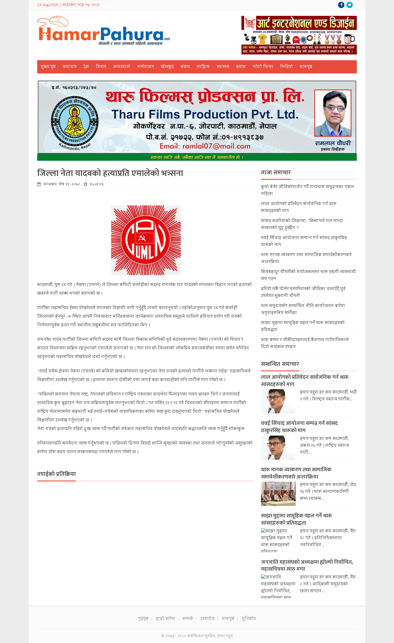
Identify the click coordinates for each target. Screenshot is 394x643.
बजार (185, 67)
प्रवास (241, 67)
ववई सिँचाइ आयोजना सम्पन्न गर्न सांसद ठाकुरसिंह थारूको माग (299, 427)
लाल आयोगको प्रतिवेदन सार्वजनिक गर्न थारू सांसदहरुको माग (305, 381)
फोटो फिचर (263, 67)
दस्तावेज (207, 619)
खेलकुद (167, 67)
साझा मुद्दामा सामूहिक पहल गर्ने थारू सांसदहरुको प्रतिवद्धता (296, 519)
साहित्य (203, 67)
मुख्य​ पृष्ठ (48, 67)
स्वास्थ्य (223, 67)
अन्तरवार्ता (121, 67)
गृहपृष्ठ (143, 619)
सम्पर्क (188, 619)
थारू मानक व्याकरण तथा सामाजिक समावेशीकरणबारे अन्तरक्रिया (296, 473)
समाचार (69, 67)
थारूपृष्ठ (306, 67)
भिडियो (286, 67)
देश (86, 67)
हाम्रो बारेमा (165, 619)
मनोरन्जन (145, 67)
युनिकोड (249, 619)
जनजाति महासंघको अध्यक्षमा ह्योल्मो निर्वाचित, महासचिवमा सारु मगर (307, 566)
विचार (101, 67)
